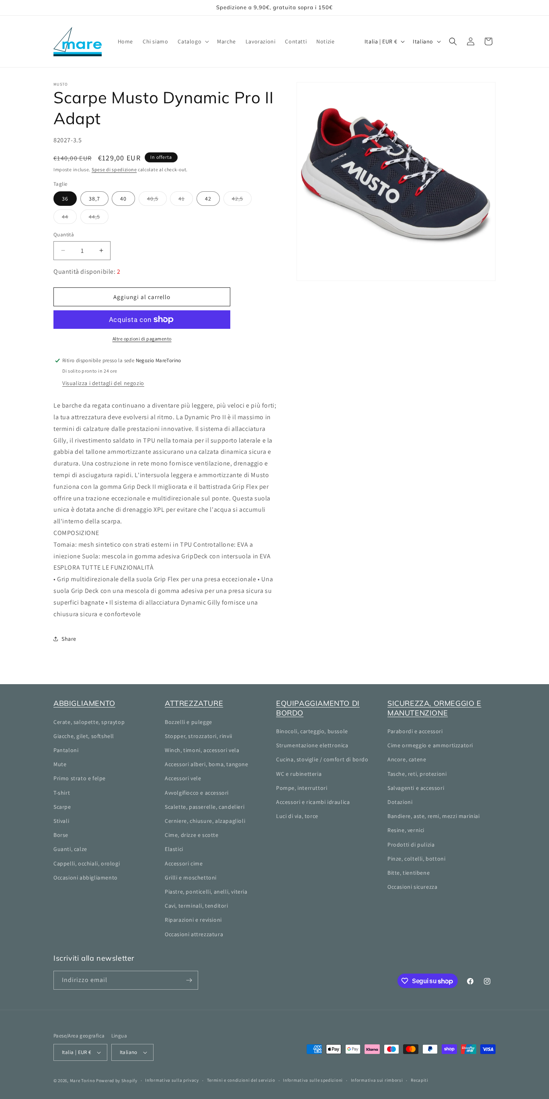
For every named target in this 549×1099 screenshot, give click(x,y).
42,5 (242, 200)
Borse (60, 835)
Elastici (174, 849)
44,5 (99, 218)
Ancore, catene (406, 759)
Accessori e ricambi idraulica (313, 802)
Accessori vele (183, 778)
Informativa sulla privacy (172, 1080)
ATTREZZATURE (194, 703)
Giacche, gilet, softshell (83, 736)
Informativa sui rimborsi (377, 1080)
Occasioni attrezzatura (194, 934)
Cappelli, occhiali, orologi (86, 863)
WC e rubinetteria (299, 773)
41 (185, 200)
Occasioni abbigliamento (85, 877)
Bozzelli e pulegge (188, 722)
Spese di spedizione (114, 169)
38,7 (94, 198)
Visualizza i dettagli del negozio (103, 383)
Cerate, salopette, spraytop (89, 722)
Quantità (63, 234)
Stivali (61, 820)
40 (123, 198)
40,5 (157, 200)
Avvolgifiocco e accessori (197, 792)
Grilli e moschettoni (191, 877)
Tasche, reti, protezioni (417, 773)
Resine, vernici (405, 830)
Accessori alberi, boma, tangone (206, 764)
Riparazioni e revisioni (193, 919)
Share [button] (68, 638)
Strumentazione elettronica (312, 745)
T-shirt (61, 792)
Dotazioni (399, 802)
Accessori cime (184, 863)
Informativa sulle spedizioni (313, 1080)
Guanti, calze (70, 849)
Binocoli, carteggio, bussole (312, 731)
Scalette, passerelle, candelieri (204, 806)
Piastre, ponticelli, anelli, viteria (206, 891)
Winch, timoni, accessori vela (202, 750)
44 (69, 218)
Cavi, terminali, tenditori (196, 905)
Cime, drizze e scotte (192, 835)
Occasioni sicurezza (412, 886)
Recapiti (419, 1080)
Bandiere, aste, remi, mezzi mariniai (433, 816)
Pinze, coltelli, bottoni (416, 858)
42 (208, 198)
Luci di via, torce (297, 816)
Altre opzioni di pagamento (142, 339)
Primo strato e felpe (79, 778)
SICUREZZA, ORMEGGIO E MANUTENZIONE (434, 708)
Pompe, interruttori (301, 787)
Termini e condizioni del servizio (241, 1080)
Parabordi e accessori (415, 731)
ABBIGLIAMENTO (84, 703)
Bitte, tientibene (408, 872)
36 (65, 198)
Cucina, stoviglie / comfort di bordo (322, 759)
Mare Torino (82, 1080)
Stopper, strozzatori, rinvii (198, 736)
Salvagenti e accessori (415, 787)
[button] (192, 41)
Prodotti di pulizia (410, 844)
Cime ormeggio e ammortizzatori (430, 745)
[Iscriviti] (189, 980)
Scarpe (62, 806)
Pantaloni (65, 750)
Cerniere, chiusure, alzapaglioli (205, 820)
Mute (59, 764)
